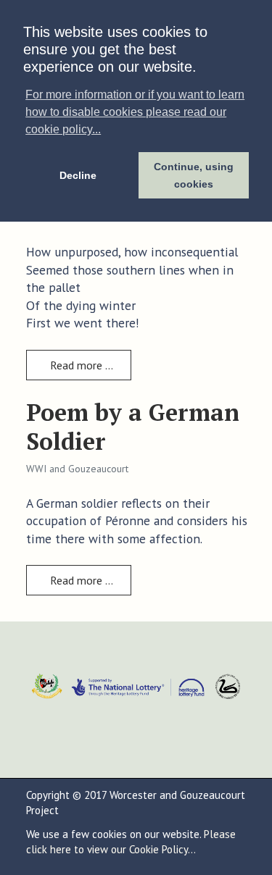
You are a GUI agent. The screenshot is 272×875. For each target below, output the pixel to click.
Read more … (80, 365)
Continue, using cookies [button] (194, 175)
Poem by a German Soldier (132, 426)
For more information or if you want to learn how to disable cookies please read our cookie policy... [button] (134, 111)
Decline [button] (77, 175)
